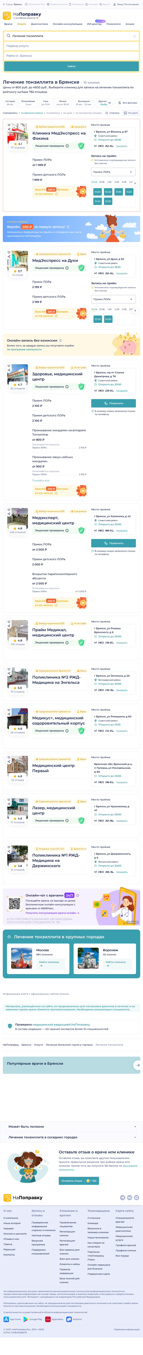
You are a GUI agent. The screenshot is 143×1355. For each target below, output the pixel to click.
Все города (122, 1255)
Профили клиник (126, 1250)
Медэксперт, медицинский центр (53, 520)
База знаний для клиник (70, 1280)
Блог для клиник (69, 1258)
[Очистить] (134, 36)
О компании (10, 1217)
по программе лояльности (24, 349)
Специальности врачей (125, 1219)
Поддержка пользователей (40, 1251)
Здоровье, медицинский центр (57, 377)
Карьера (8, 1228)
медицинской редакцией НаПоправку (61, 1024)
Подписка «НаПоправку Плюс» (96, 1255)
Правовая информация (127, 1329)
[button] (71, 36)
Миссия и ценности (15, 1233)
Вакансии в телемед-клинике (98, 1230)
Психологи (114, 24)
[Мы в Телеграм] (123, 1198)
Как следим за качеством (96, 1244)
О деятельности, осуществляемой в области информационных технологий (45, 1312)
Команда (93, 1223)
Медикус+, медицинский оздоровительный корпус (58, 721)
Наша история (12, 1223)
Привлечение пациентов (68, 1224)
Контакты (9, 1254)
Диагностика (39, 24)
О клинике (94, 1217)
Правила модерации (66, 1271)
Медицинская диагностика (124, 1229)
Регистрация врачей (67, 1242)
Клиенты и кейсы (70, 1264)
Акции (130, 24)
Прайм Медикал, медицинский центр (53, 632)
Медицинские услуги (124, 1238)
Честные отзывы (41, 1235)
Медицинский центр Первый (53, 768)
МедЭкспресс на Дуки (55, 260)
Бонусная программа (38, 1242)
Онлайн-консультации (67, 24)
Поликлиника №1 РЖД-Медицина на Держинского (56, 860)
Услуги (21, 24)
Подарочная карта (99, 1273)
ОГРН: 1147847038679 (15, 1332)
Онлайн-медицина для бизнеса (99, 1266)
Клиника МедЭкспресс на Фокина (59, 136)
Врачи (8, 24)
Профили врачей (126, 1245)
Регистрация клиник (67, 1233)
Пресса (7, 1244)
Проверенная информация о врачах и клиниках (43, 1226)
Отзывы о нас (11, 1238)
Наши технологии (98, 1237)
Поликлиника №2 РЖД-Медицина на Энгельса (56, 680)
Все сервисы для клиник (70, 1251)
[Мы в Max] (137, 1198)
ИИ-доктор (94, 24)
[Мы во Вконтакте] (130, 1198)
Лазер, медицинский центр (53, 810)
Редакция (9, 1249)
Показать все (40, 480)
